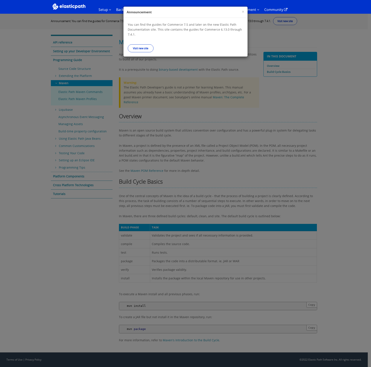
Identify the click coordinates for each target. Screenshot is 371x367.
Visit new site (140, 48)
